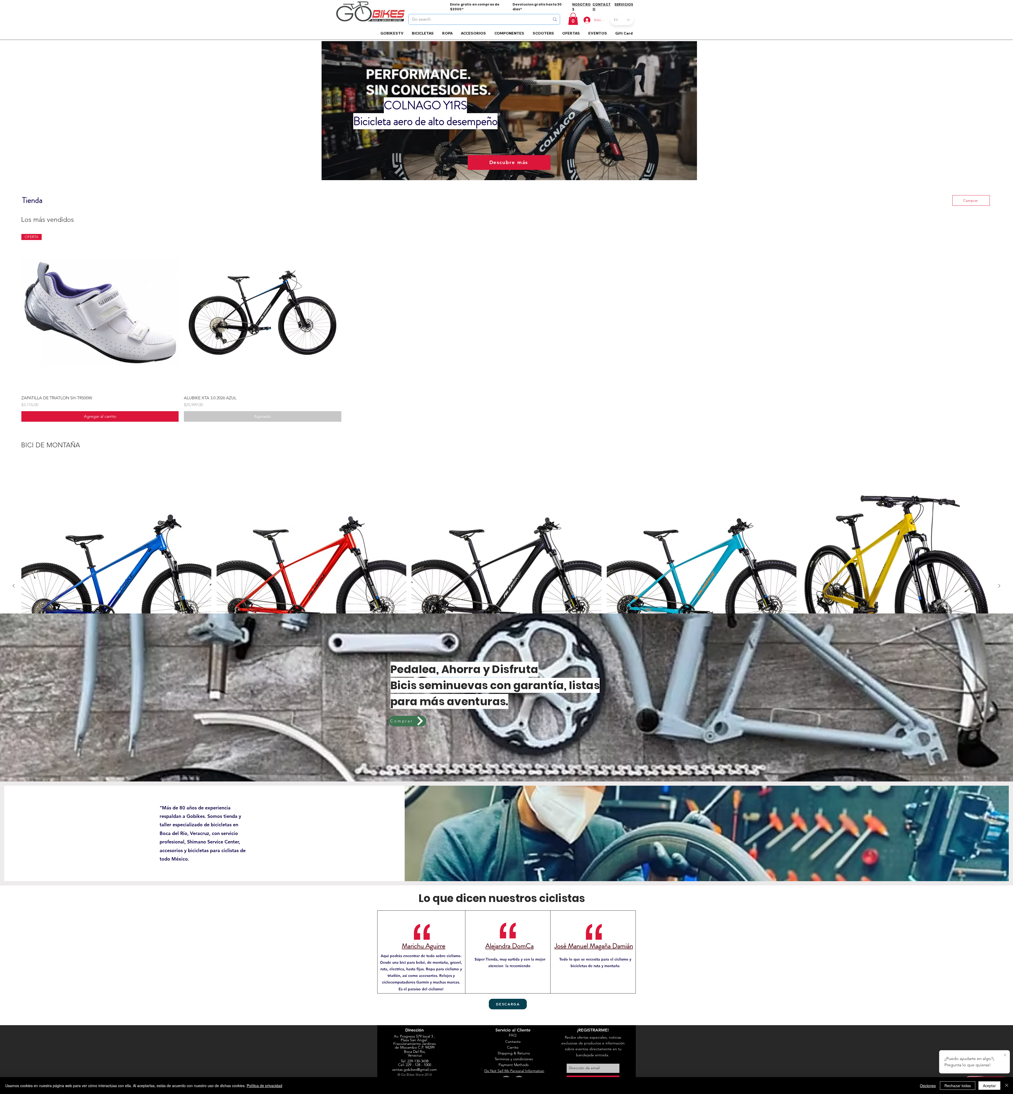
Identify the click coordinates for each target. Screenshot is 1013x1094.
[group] (506, 328)
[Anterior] (14, 586)
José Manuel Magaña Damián (594, 946)
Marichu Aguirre (423, 946)
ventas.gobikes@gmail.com (414, 1069)
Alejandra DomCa (509, 946)
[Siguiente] (999, 586)
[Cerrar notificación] (1005, 1055)
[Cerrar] (1007, 1085)
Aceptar (989, 1085)
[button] (573, 19)
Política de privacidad (264, 1085)
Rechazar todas (957, 1085)
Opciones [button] (928, 1085)
